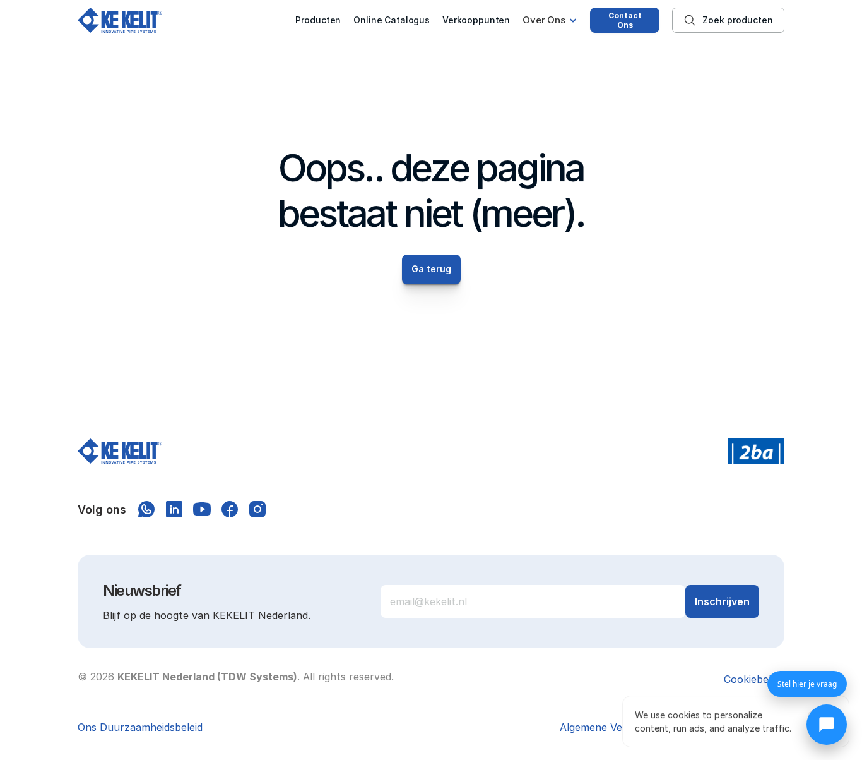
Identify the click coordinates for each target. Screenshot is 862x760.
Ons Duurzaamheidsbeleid (140, 727)
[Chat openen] (826, 724)
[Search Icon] (728, 20)
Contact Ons (625, 20)
